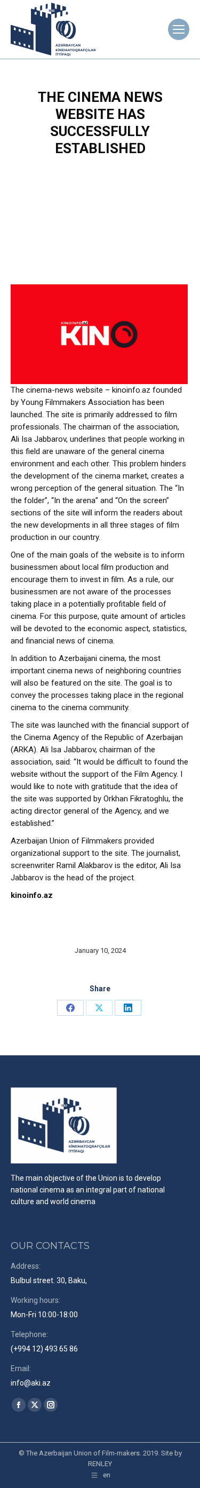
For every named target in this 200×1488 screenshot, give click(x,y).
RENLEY (100, 1464)
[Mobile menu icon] (178, 29)
